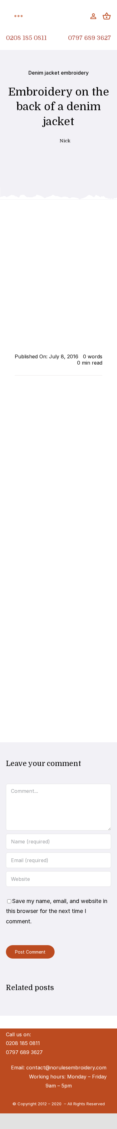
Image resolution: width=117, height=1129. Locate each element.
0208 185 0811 (26, 38)
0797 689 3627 (89, 38)
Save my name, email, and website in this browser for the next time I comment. (56, 911)
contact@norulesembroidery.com (66, 1067)
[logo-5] (58, 10)
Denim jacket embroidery (58, 73)
